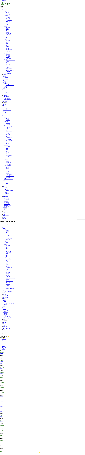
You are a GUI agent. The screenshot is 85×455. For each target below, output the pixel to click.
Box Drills (7, 22)
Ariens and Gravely (8, 71)
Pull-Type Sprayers (8, 51)
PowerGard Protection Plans (6, 93)
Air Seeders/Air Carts (8, 21)
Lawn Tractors (7, 65)
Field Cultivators (7, 141)
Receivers (7, 24)
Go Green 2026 (4, 76)
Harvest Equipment (6, 15)
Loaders (6, 45)
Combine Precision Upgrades (7, 100)
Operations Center (5, 101)
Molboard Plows (7, 37)
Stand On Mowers (7, 67)
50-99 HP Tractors (7, 231)
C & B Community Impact (5, 109)
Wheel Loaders (7, 166)
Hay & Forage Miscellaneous (9, 31)
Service (2, 89)
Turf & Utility (5, 169)
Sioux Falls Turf (6, 106)
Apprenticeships (4, 112)
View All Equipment (4, 339)
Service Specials (4, 91)
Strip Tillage (7, 35)
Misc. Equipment (7, 57)
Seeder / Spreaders (7, 46)
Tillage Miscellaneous (8, 144)
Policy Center (3, 345)
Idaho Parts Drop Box (8, 191)
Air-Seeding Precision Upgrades (7, 99)
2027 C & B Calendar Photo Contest (7, 110)
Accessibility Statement (4, 347)
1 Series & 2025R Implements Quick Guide (8, 73)
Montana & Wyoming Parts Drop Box (10, 85)
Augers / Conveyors (8, 54)
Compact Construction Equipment (7, 59)
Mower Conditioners (8, 27)
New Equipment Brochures (7, 72)
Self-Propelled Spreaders (8, 50)
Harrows (6, 36)
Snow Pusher (7, 42)
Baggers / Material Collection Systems (10, 70)
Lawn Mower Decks (8, 69)
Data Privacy (4, 104)
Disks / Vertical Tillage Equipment (9, 34)
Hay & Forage (5, 26)
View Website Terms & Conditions (42, 452)
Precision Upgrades (5, 315)
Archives (1, 337)
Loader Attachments (8, 40)
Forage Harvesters (7, 32)
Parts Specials (4, 82)
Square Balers (7, 29)
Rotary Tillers (7, 43)
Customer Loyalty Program (6, 90)
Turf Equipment (6, 77)
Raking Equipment (8, 28)
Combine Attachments (8, 18)
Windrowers (7, 30)
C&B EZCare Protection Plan (7, 92)
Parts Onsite (5, 86)
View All (5, 75)
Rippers (6, 256)
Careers (4, 111)
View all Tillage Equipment (8, 33)
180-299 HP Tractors (8, 14)
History (3, 105)
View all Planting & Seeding (9, 20)
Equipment (3, 9)
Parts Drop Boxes (6, 83)
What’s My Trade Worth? (5, 79)
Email (1, 448)
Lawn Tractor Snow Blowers (9, 68)
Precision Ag (5, 23)
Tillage (5, 138)
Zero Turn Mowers (8, 284)
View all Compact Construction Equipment (10, 60)
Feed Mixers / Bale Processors (9, 47)
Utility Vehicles (7, 287)
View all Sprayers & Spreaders (9, 49)
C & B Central (5, 81)
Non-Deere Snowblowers (8, 58)
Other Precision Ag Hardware (9, 25)
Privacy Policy (3, 346)
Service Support (4, 197)
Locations (3, 342)
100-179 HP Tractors (8, 119)
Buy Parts (4, 80)
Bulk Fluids (4, 88)
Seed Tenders (7, 163)
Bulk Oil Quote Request (6, 194)
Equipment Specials (5, 74)
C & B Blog (3, 343)
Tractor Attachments (6, 39)
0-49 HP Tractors (7, 12)
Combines (7, 16)
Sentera (5, 103)
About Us (3, 341)
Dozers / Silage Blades (8, 55)
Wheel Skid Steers (7, 61)
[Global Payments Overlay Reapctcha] (0, 445)
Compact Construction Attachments (9, 63)
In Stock (4, 228)
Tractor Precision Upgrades (7, 98)
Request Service (3, 348)
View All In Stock (6, 116)
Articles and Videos (5, 108)
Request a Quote (3, 349)
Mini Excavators (7, 62)
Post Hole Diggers (7, 41)
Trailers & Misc (6, 53)
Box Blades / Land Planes (8, 259)
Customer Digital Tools (6, 87)
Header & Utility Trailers (8, 56)
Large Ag (5, 107)
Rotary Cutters (7, 48)
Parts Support (4, 188)
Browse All (2, 6)
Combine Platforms (8, 17)
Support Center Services (5, 95)
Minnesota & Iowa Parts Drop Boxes (9, 84)
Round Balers (7, 135)
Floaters (6, 52)
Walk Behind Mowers (8, 172)
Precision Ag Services (6, 96)
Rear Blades (7, 44)
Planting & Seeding (6, 19)
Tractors (5, 11)
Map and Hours (1, 351)
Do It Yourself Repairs (5, 312)
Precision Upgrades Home (7, 97)
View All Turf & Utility (8, 64)
